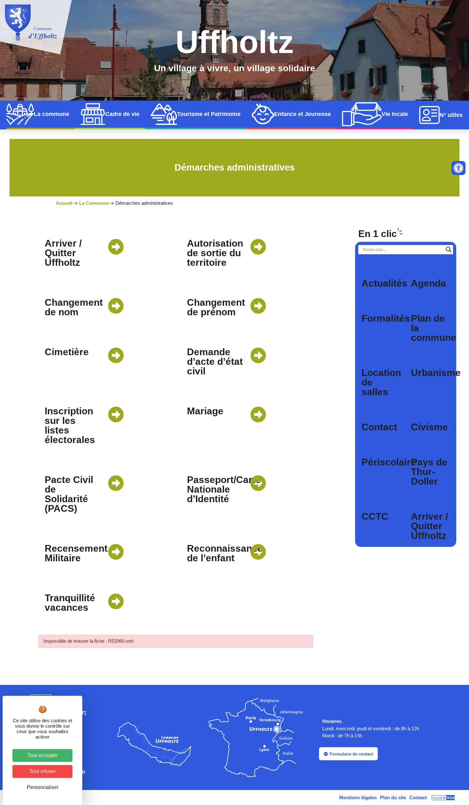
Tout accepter (42, 755)
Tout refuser (42, 771)
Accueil (64, 203)
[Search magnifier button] (448, 249)
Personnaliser (42, 787)
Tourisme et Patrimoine (209, 114)
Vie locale (395, 114)
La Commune (94, 203)
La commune (51, 114)
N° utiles (451, 115)
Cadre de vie (122, 114)
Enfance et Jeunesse (302, 114)
